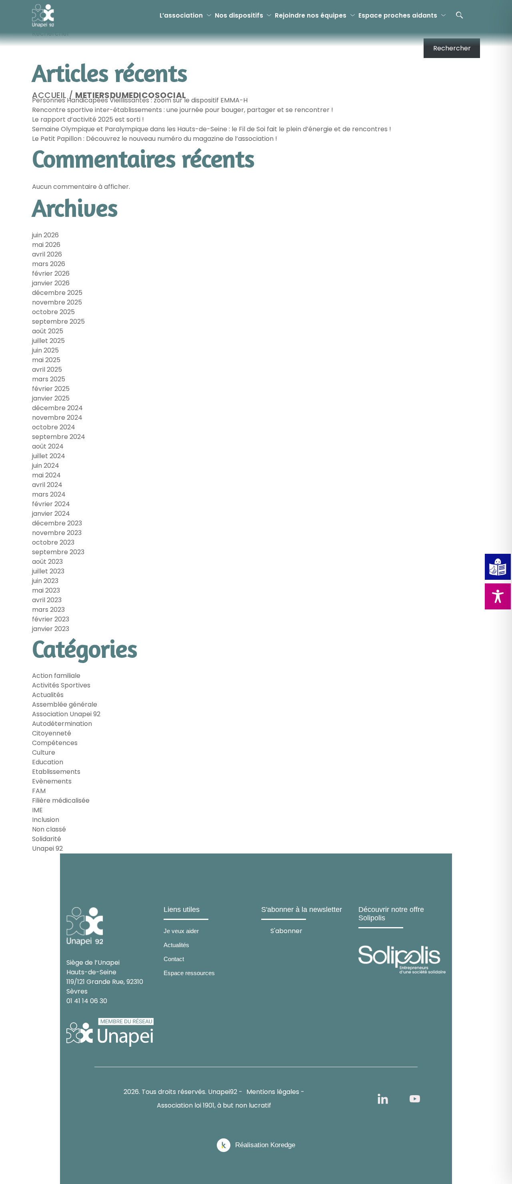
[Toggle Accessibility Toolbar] (498, 596)
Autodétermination (62, 723)
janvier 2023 (50, 628)
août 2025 (47, 331)
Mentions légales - (275, 1091)
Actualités (48, 694)
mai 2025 (46, 360)
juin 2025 (45, 350)
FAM (39, 790)
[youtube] (415, 1099)
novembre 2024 (57, 417)
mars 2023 (48, 609)
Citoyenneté (51, 733)
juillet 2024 (48, 456)
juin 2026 (45, 235)
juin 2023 (45, 580)
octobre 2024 (53, 427)
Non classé (49, 829)
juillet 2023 (48, 571)
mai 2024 (46, 475)
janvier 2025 (51, 398)
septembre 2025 (58, 321)
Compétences (55, 742)
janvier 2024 (51, 513)
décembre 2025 (57, 292)
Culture (43, 752)
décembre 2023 (57, 523)
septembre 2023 (58, 552)
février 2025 (51, 388)
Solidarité (46, 838)
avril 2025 (47, 369)
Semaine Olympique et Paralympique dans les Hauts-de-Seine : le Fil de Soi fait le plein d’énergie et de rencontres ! (211, 129)
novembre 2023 (57, 532)
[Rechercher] (459, 15)
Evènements (52, 781)
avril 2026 (47, 254)
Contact (174, 959)
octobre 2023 (53, 542)
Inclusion (45, 819)
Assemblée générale (64, 704)
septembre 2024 (58, 436)
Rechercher (51, 33)
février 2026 (51, 273)
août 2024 (48, 446)
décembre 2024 (57, 408)
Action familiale (56, 675)
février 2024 (51, 504)
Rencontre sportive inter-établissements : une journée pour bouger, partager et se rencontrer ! (182, 109)
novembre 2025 (57, 302)
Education (47, 762)
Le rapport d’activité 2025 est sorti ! (88, 119)
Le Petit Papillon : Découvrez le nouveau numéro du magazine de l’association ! (154, 138)
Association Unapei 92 (66, 714)
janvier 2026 (51, 283)
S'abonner (286, 930)
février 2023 (50, 619)
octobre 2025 (53, 312)
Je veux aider (181, 931)
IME (37, 810)
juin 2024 (45, 465)
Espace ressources (189, 973)
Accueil (49, 95)
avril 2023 (47, 600)
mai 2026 (46, 244)
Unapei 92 (47, 848)
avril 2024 (47, 484)
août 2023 (47, 561)
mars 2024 (49, 494)
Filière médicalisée (61, 800)
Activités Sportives (61, 685)
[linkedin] (383, 1099)
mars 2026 (48, 263)
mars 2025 (48, 379)
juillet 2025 (48, 340)
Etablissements (56, 771)
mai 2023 (46, 590)
